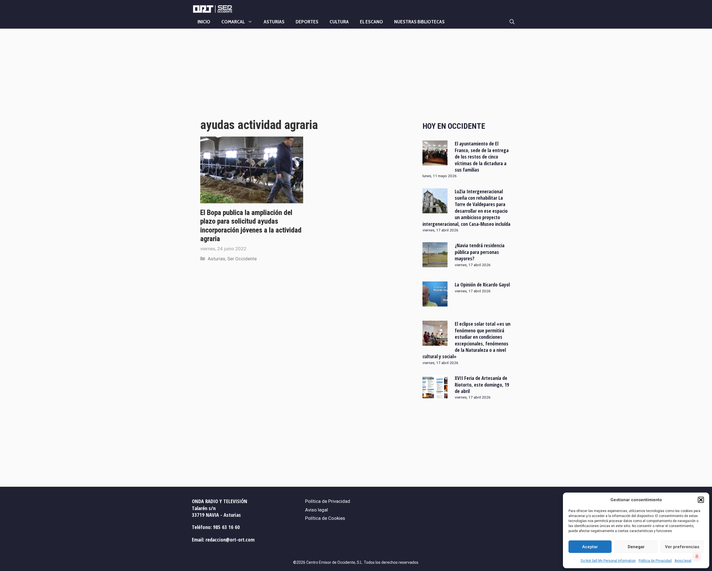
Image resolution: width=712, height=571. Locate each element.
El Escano (371, 22)
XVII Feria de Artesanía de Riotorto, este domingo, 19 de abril (482, 384)
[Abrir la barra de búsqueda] (512, 22)
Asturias (274, 22)
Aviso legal (682, 561)
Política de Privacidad (655, 561)
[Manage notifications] (697, 556)
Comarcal (233, 22)
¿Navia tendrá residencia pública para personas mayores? (480, 252)
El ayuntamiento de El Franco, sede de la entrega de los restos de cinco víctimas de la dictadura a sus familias (482, 156)
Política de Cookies (325, 518)
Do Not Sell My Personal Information (608, 561)
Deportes (307, 22)
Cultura (339, 22)
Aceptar (590, 546)
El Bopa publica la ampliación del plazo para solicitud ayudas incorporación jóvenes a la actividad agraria (250, 225)
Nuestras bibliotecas (419, 22)
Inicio (203, 22)
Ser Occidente (242, 258)
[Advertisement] (305, 79)
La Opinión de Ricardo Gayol (482, 284)
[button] (701, 500)
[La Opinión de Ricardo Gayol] (435, 303)
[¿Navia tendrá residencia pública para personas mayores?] (435, 263)
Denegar (636, 546)
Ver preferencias (682, 546)
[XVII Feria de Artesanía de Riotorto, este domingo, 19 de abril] (435, 396)
